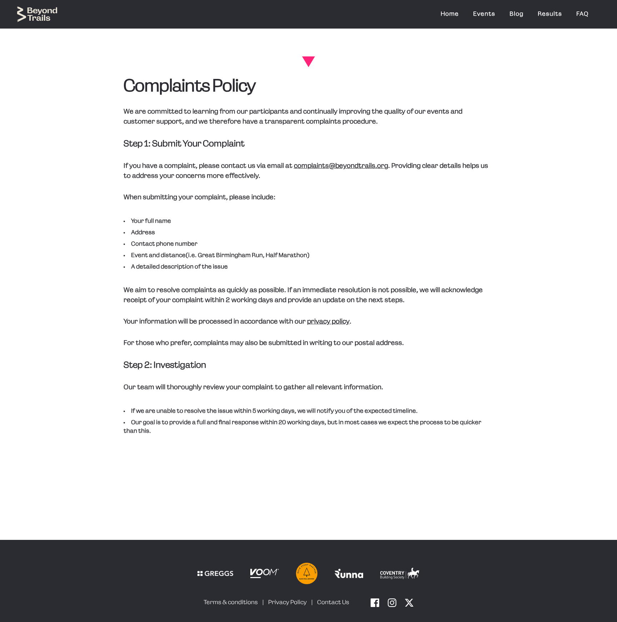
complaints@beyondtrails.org (341, 166)
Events (484, 14)
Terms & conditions (231, 603)
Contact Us (333, 603)
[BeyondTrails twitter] (409, 602)
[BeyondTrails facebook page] (375, 602)
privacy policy (328, 322)
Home (450, 14)
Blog (516, 14)
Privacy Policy (287, 603)
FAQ (582, 14)
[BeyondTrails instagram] (392, 602)
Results (550, 14)
